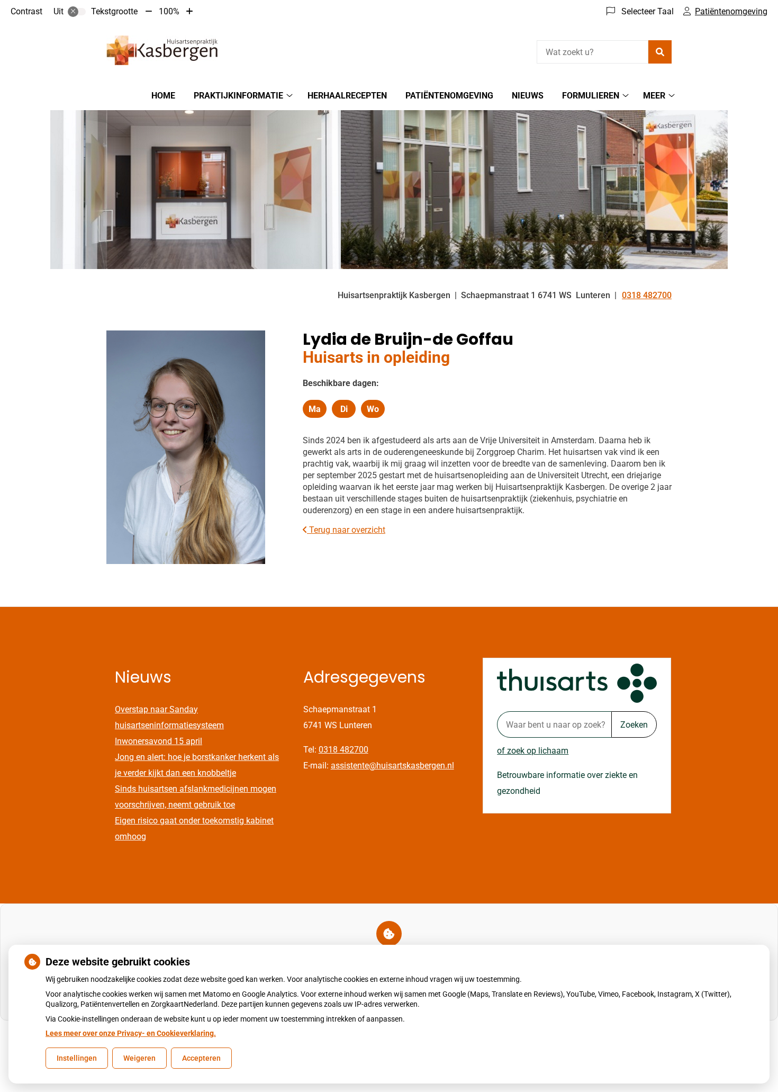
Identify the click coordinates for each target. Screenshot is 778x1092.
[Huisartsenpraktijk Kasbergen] (162, 50)
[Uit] (77, 11)
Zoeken (634, 725)
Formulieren (590, 96)
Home (163, 96)
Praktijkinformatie (238, 96)
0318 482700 (343, 750)
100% (169, 11)
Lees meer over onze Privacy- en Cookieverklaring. (131, 1033)
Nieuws (528, 96)
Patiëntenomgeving (449, 96)
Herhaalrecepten (347, 96)
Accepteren (201, 1058)
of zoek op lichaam (532, 751)
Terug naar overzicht (346, 530)
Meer (654, 96)
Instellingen (77, 1058)
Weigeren (139, 1058)
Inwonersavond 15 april (158, 741)
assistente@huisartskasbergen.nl (392, 765)
